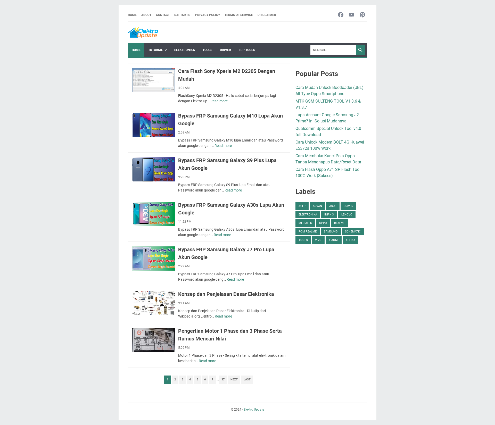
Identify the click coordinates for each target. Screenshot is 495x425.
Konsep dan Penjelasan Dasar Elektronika (226, 294)
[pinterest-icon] (362, 15)
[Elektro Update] (143, 32)
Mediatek (305, 223)
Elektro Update (254, 409)
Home (132, 15)
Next (234, 379)
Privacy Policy (207, 15)
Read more (219, 101)
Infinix (329, 214)
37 (223, 379)
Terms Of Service (239, 15)
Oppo (323, 223)
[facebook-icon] (341, 15)
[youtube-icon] (352, 15)
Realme (339, 223)
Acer (302, 206)
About (146, 15)
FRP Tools (247, 50)
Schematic (353, 231)
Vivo (318, 240)
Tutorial (155, 50)
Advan (317, 206)
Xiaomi (334, 240)
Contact (163, 15)
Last (247, 379)
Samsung (331, 231)
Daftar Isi (182, 15)
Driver (225, 50)
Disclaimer (267, 15)
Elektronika (184, 50)
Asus (332, 206)
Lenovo (346, 214)
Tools (207, 50)
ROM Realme (308, 231)
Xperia (350, 240)
